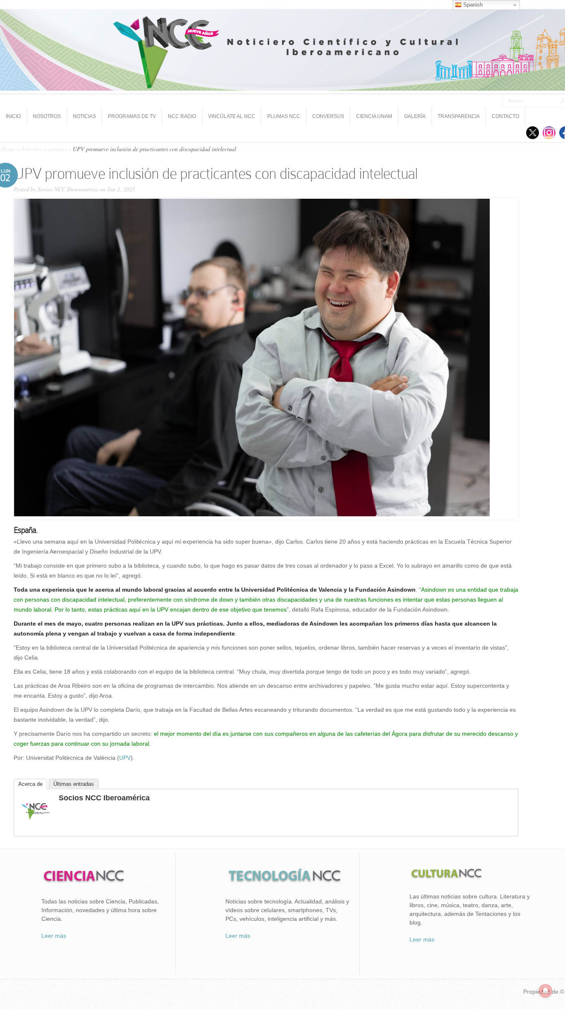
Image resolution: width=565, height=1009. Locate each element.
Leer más (53, 935)
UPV (125, 757)
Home (8, 149)
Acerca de (30, 784)
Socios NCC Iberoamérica (68, 189)
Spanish (472, 5)
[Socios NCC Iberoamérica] (35, 825)
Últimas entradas (73, 784)
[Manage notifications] (545, 990)
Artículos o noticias (44, 149)
